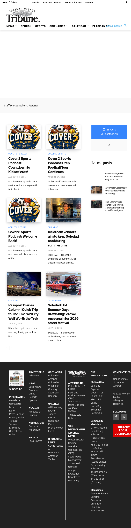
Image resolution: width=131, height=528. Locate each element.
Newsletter (15, 400)
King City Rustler (99, 444)
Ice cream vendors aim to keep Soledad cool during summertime (63, 238)
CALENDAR (54, 403)
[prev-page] (6, 348)
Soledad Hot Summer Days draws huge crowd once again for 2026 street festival (63, 314)
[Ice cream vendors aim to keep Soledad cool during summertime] (63, 210)
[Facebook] (127, 3)
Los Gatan (96, 448)
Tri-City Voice (97, 478)
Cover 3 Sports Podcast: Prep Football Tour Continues (59, 165)
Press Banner (98, 458)
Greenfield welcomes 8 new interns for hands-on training (116, 190)
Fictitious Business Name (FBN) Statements (76, 396)
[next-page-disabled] (12, 348)
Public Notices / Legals (76, 387)
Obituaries (53, 375)
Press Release (16, 414)
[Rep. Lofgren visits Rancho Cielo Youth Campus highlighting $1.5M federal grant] (96, 204)
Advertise (34, 375)
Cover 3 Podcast (17, 154)
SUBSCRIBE (15, 389)
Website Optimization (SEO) (75, 450)
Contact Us (15, 403)
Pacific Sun (97, 413)
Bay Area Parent (99, 493)
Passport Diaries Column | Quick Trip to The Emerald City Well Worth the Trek (23, 312)
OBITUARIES (55, 372)
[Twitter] (124, 417)
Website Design (76, 439)
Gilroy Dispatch (99, 427)
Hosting (72, 443)
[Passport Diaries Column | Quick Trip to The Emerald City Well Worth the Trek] (24, 284)
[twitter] (109, 144)
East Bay (95, 507)
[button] (117, 26)
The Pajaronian (99, 472)
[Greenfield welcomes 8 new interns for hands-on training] (96, 189)
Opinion (33, 400)
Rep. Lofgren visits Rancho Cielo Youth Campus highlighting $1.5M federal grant (114, 206)
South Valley (97, 510)
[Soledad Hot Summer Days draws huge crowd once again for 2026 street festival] (63, 284)
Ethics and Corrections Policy (15, 431)
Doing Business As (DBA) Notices (76, 407)
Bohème (95, 496)
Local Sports (35, 441)
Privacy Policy (16, 417)
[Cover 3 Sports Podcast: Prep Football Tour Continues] (63, 137)
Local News (54, 300)
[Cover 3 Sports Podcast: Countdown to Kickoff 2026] (24, 137)
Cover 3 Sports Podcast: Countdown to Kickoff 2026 (19, 165)
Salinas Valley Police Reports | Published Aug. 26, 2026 (114, 176)
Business (53, 227)
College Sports (57, 154)
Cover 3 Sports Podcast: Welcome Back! (22, 236)
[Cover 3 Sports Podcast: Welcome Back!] (24, 210)
